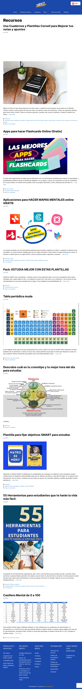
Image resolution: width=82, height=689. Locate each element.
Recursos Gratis (56, 12)
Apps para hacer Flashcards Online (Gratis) (32, 131)
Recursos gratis (15, 358)
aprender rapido (9, 120)
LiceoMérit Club (8, 660)
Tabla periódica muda (17, 296)
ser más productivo (65, 120)
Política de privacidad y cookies (54, 657)
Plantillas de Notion (25, 12)
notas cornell (55, 120)
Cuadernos (37, 12)
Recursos (7, 118)
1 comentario (8, 262)
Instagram (38, 661)
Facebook (38, 658)
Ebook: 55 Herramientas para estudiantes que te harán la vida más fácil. (25, 662)
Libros (15, 12)
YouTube (37, 656)
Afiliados (66, 12)
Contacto (53, 672)
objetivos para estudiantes (12, 486)
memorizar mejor (38, 120)
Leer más (12, 114)
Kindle (37, 653)
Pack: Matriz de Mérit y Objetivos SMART (8, 665)
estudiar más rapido (19, 120)
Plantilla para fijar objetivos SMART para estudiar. (37, 434)
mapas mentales (38, 260)
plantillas (31, 486)
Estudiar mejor (29, 120)
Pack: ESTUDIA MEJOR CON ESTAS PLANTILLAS (36, 269)
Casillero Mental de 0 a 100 (21, 595)
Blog (45, 12)
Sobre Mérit (54, 669)
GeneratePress (49, 686)
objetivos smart (24, 486)
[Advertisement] (41, 47)
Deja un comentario (10, 124)
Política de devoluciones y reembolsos (55, 664)
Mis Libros (6, 653)
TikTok (37, 667)
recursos (45, 260)
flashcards (16, 190)
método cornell (48, 120)
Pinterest (38, 664)
